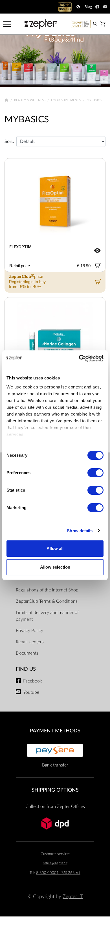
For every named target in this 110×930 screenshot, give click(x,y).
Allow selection (55, 567)
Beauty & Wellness (30, 100)
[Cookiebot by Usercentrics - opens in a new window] (79, 358)
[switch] (95, 472)
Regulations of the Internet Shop (47, 590)
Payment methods (55, 730)
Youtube (31, 692)
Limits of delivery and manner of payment (47, 616)
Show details (80, 530)
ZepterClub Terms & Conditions (47, 601)
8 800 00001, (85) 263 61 (58, 873)
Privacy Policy (29, 630)
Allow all (55, 548)
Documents (27, 653)
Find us (26, 669)
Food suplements (66, 100)
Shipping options (55, 790)
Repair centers (30, 642)
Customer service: (55, 854)
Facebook (32, 681)
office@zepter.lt (55, 863)
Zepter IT (73, 896)
